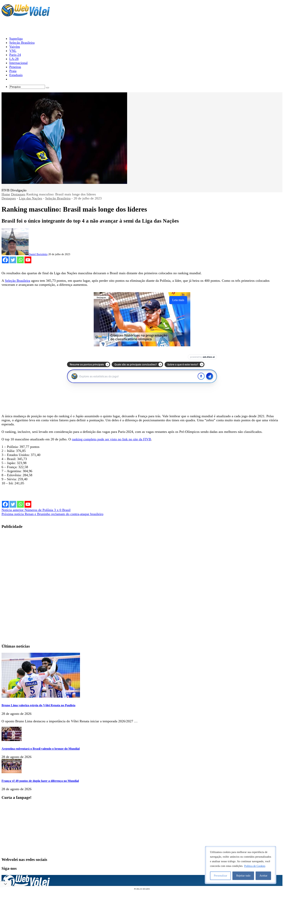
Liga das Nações (30, 198)
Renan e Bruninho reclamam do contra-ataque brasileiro (52, 514)
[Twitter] (12, 260)
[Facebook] (5, 260)
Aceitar (263, 875)
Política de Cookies (254, 866)
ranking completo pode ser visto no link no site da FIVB (111, 439)
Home (6, 194)
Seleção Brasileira (58, 198)
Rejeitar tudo (243, 875)
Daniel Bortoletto (38, 254)
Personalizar (220, 875)
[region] (240, 865)
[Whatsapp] (20, 260)
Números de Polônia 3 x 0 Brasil (36, 510)
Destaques (18, 194)
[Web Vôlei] (26, 15)
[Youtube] (28, 260)
